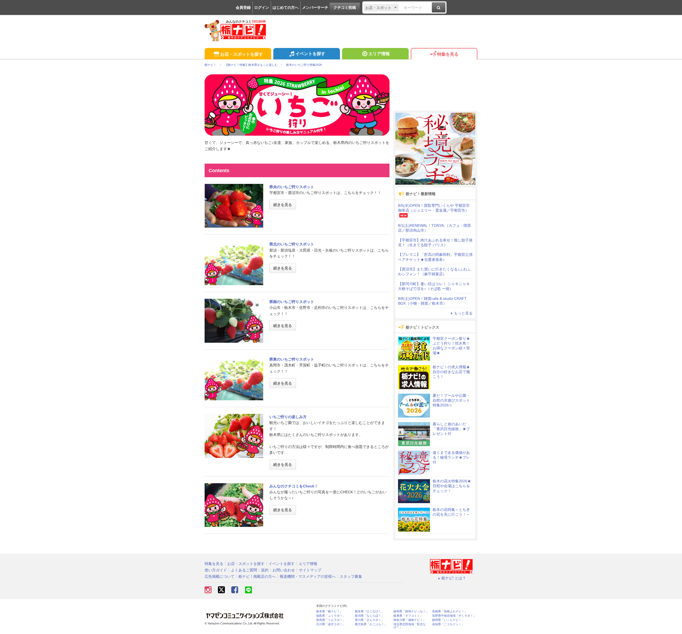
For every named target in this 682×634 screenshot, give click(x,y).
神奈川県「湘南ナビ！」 (409, 620)
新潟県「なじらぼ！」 (369, 615)
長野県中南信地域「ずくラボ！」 (454, 615)
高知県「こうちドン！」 (448, 624)
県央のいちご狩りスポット (291, 187)
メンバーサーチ (315, 7)
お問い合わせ (284, 570)
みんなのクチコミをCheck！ (293, 486)
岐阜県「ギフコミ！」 (408, 615)
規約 (265, 570)
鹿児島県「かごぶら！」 (371, 624)
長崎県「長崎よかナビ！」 (449, 611)
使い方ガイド (216, 570)
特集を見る (447, 54)
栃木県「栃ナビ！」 (329, 611)
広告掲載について (219, 576)
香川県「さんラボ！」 (369, 620)
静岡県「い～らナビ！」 (448, 620)
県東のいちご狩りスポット (291, 359)
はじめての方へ (286, 7)
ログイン (261, 7)
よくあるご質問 (244, 570)
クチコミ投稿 (345, 7)
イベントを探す (310, 53)
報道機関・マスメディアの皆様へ (308, 576)
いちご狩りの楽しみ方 (288, 417)
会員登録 (243, 7)
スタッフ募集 (351, 576)
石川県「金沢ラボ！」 (331, 624)
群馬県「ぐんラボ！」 (331, 620)
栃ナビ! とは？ (453, 578)
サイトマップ (310, 570)
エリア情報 (379, 53)
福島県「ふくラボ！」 (331, 615)
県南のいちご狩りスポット (291, 302)
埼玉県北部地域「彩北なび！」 (409, 626)
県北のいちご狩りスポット (291, 244)
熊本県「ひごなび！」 (369, 611)
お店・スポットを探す (241, 54)
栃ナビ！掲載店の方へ (257, 576)
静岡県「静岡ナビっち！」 (411, 611)
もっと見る (463, 313)
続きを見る (282, 205)
